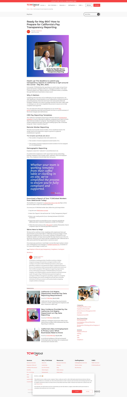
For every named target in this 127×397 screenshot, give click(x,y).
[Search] (98, 14)
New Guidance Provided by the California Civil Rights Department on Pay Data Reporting (54, 312)
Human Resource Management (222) (86, 311)
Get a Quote (97, 5)
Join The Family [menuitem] (45, 367)
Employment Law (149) (82, 315)
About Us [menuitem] (44, 362)
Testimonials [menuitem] (45, 372)
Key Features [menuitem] (78, 367)
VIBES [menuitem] (93, 360)
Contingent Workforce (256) (84, 307)
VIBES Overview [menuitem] (95, 362)
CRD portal (49, 225)
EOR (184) (79, 313)
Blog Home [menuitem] (29, 14)
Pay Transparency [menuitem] (81, 320)
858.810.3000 (30, 389)
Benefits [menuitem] (29, 370)
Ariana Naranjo (50, 335)
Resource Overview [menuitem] (61, 362)
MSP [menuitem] (78, 335)
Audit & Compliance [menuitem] (32, 379)
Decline (87, 391)
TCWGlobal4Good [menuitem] (96, 365)
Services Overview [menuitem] (31, 362)
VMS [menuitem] (78, 337)
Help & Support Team (71, 1)
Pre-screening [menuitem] (30, 372)
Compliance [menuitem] (80, 339)
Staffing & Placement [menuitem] (32, 367)
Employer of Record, (35, 249)
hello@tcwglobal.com (53, 244)
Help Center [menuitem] (60, 372)
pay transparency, (46, 249)
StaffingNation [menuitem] (79, 360)
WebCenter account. (42, 210)
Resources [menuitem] (60, 360)
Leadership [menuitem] (44, 365)
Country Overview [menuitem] (31, 381)
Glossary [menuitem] (59, 365)
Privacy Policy (39, 384)
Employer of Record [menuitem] (82, 331)
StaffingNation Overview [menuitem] (81, 362)
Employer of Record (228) (83, 309)
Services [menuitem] (29, 360)
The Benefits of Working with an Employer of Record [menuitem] (88, 326)
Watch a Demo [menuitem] (78, 365)
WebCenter (89, 5)
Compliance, (54, 249)
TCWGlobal (39, 31)
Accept (77, 391)
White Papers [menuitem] (45, 370)
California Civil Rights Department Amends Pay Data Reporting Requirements (54, 293)
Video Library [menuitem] (60, 370)
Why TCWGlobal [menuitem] (47, 360)
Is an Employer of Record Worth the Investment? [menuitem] (86, 323)
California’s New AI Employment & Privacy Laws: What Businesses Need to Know (54, 331)
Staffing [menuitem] (79, 333)
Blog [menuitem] (58, 367)
